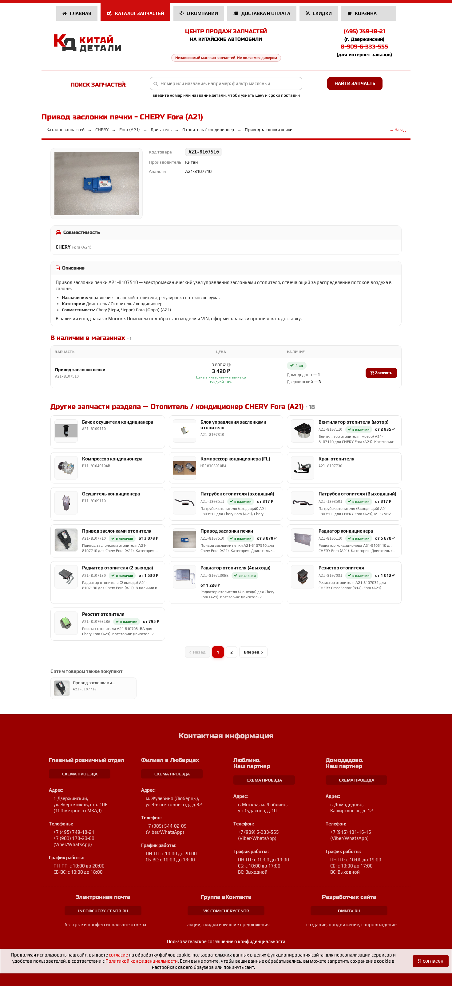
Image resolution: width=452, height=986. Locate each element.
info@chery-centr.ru (103, 910)
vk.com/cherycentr (226, 910)
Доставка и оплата (265, 13)
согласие (118, 954)
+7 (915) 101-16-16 (350, 832)
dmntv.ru (349, 910)
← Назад (398, 129)
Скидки (322, 13)
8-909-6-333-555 (364, 46)
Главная (80, 13)
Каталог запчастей (139, 13)
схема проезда (79, 773)
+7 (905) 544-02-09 (166, 826)
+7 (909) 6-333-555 (258, 832)
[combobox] (226, 83)
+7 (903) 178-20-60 (74, 838)
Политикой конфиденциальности (141, 961)
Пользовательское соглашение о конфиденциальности (226, 941)
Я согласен (430, 961)
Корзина (366, 13)
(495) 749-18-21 (364, 31)
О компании (202, 13)
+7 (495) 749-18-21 (74, 832)
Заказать (383, 373)
